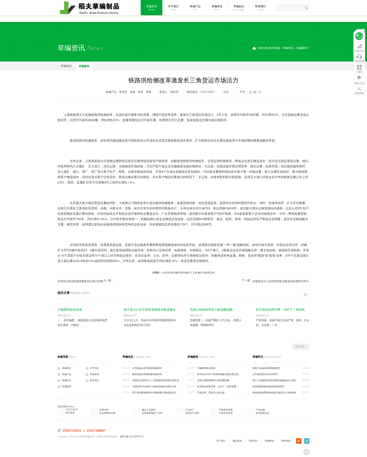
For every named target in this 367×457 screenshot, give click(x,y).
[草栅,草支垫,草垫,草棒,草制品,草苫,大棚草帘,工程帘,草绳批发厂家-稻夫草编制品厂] (92, 8)
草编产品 (195, 8)
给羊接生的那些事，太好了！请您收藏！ (217, 386)
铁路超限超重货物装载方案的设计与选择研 (274, 392)
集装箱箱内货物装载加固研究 (147, 374)
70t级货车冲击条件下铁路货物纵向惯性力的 (154, 386)
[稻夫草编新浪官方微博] (298, 441)
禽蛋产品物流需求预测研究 (266, 368)
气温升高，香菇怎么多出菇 (211, 392)
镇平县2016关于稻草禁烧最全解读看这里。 (219, 374)
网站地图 (300, 346)
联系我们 (260, 8)
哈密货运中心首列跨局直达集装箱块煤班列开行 (281, 281)
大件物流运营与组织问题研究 (147, 368)
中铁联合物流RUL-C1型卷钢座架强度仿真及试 (155, 380)
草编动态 (66, 66)
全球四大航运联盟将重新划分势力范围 (80, 281)
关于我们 (173, 8)
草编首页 (151, 8)
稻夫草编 (274, 48)
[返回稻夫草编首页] (359, 36)
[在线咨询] (359, 47)
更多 (212, 272)
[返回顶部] (359, 90)
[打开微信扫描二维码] (359, 68)
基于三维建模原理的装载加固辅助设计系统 (274, 380)
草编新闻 (301, 48)
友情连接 (286, 440)
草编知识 (238, 8)
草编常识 (66, 380)
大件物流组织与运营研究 (265, 374)
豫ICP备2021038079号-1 (132, 436)
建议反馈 (237, 440)
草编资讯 (217, 8)
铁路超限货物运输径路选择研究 (269, 386)
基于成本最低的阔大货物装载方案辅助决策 (154, 392)
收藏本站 (269, 440)
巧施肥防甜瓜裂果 (70, 309)
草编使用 (66, 386)
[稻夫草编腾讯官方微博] (306, 441)
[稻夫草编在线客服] (359, 58)
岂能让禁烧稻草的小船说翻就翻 (211, 309)
